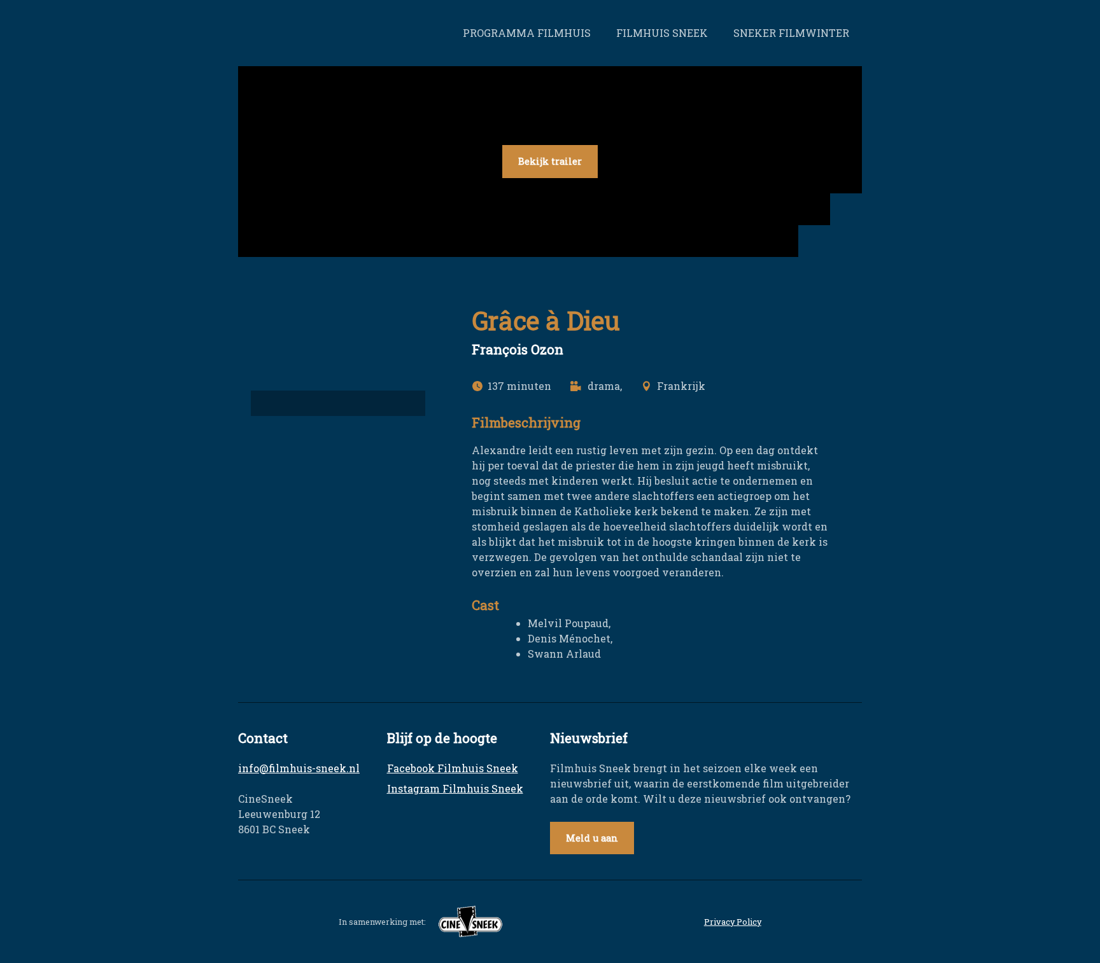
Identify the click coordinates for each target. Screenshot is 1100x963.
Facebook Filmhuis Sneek (452, 768)
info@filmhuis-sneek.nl (299, 768)
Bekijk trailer (550, 161)
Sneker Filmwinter (791, 32)
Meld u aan (592, 838)
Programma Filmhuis (527, 32)
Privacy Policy (732, 922)
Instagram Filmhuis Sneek (455, 788)
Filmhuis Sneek (662, 32)
